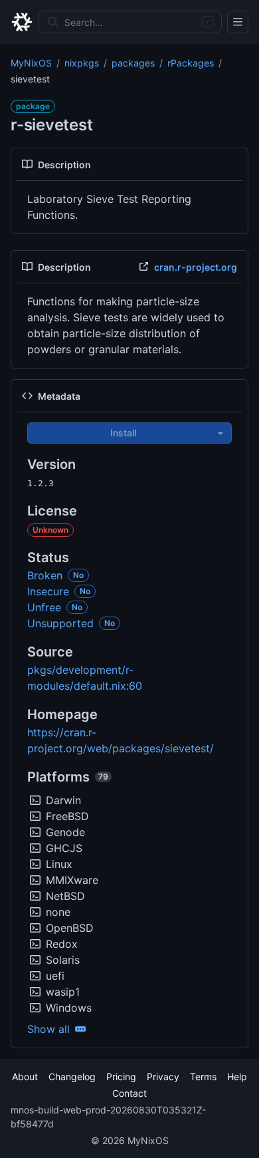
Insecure (48, 591)
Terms (203, 1076)
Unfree (44, 607)
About (25, 1076)
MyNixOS (31, 63)
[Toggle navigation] (237, 22)
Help (237, 1076)
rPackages (190, 63)
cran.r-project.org (195, 267)
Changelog (72, 1076)
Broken (44, 575)
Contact (129, 1093)
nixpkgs (81, 63)
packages (133, 63)
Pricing (121, 1076)
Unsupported (60, 623)
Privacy (163, 1076)
